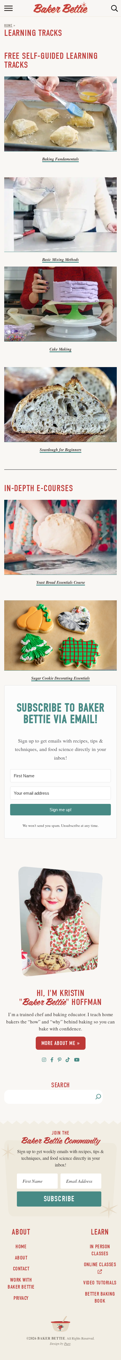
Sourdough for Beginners (60, 449)
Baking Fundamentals (60, 159)
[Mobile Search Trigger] (116, 8)
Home (8, 25)
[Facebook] (52, 1060)
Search (60, 1085)
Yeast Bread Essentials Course (60, 582)
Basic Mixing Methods (60, 259)
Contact (21, 1269)
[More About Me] (60, 924)
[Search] (98, 1097)
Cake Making (60, 349)
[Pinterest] (59, 1060)
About (21, 1258)
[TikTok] (67, 1060)
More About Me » (60, 1043)
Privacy (21, 1298)
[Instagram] (44, 1060)
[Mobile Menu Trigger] (5, 8)
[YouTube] (77, 1060)
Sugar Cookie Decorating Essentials (60, 678)
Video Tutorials (99, 1283)
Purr (67, 1343)
